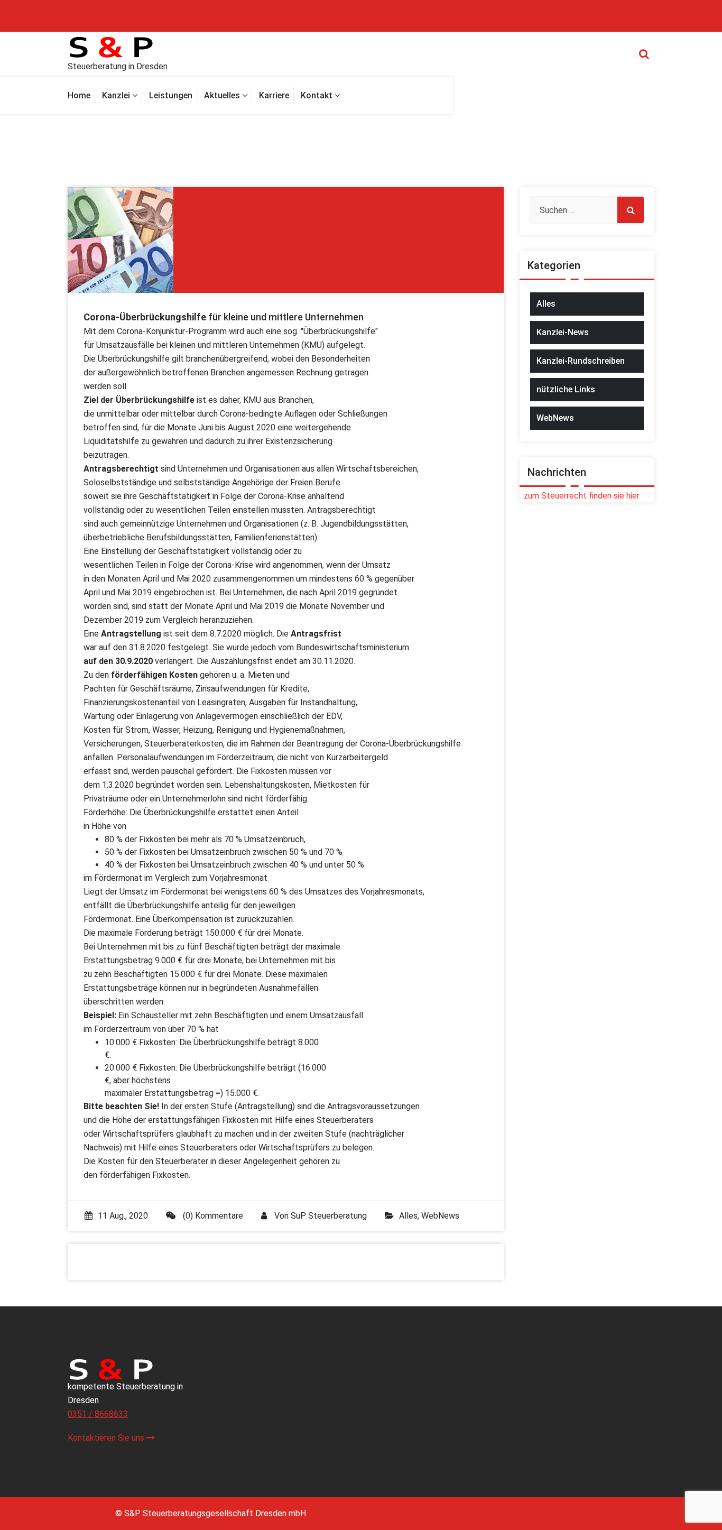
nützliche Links (565, 389)
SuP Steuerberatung (329, 1216)
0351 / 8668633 (98, 1414)
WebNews (440, 1216)
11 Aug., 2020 (123, 1216)
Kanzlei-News (562, 332)
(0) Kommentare (212, 1216)
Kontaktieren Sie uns (107, 1438)
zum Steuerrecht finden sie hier (580, 496)
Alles (408, 1216)
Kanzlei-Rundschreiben (580, 361)
